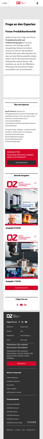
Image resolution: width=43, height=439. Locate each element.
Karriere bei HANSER (13, 404)
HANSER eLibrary (12, 411)
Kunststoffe (10, 385)
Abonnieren (21, 363)
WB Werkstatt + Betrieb (14, 392)
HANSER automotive (13, 381)
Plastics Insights (11, 388)
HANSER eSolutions (13, 415)
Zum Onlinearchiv (21, 288)
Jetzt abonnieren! (22, 162)
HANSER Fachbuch (13, 408)
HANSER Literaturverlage (14, 422)
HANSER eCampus (12, 419)
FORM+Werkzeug (12, 377)
